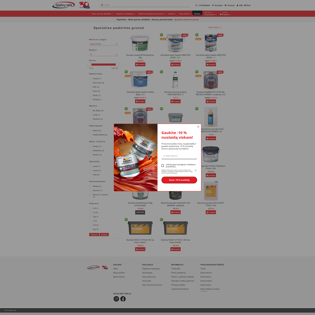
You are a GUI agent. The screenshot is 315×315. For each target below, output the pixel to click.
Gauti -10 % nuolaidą (179, 180)
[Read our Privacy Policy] (195, 170)
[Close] (198, 127)
